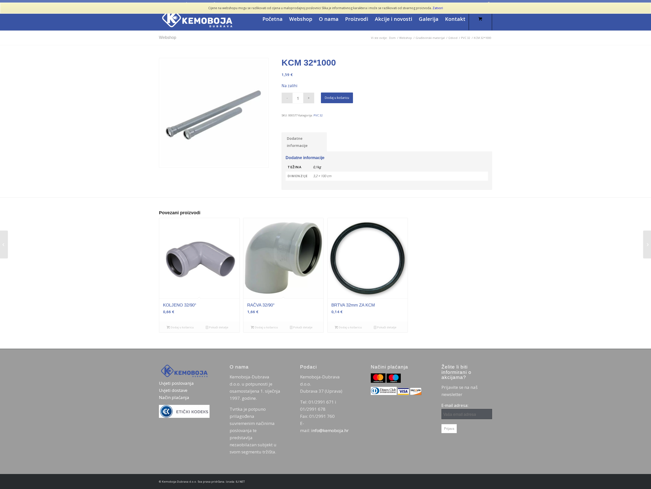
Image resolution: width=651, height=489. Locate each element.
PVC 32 (318, 115)
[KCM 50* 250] (647, 244)
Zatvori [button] (438, 8)
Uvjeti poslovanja (176, 383)
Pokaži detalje (218, 327)
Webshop (167, 37)
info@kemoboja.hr (330, 430)
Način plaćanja (174, 397)
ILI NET (240, 481)
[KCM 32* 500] (4, 244)
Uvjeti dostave (173, 390)
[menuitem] (272, 19)
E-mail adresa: (454, 405)
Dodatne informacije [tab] (297, 142)
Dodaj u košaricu (337, 98)
